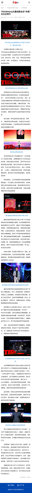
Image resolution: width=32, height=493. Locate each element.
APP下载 (21, 485)
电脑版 (12, 485)
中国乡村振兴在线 (12, 8)
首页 (2, 8)
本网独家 (24, 8)
